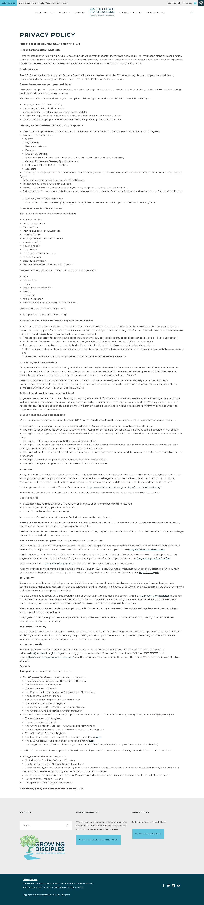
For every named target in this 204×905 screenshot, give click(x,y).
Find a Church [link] (24, 3)
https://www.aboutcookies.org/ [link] (144, 487)
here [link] (98, 737)
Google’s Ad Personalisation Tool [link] (146, 549)
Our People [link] (38, 3)
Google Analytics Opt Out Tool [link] (153, 558)
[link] (201, 3)
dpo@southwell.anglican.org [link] (45, 653)
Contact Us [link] (62, 3)
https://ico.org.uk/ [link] (149, 572)
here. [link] (92, 740)
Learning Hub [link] (174, 3)
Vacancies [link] (50, 3)
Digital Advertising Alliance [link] (58, 563)
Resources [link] (187, 3)
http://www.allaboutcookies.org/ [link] (105, 487)
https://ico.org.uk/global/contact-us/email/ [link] (50, 657)
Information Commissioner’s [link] (155, 595)
